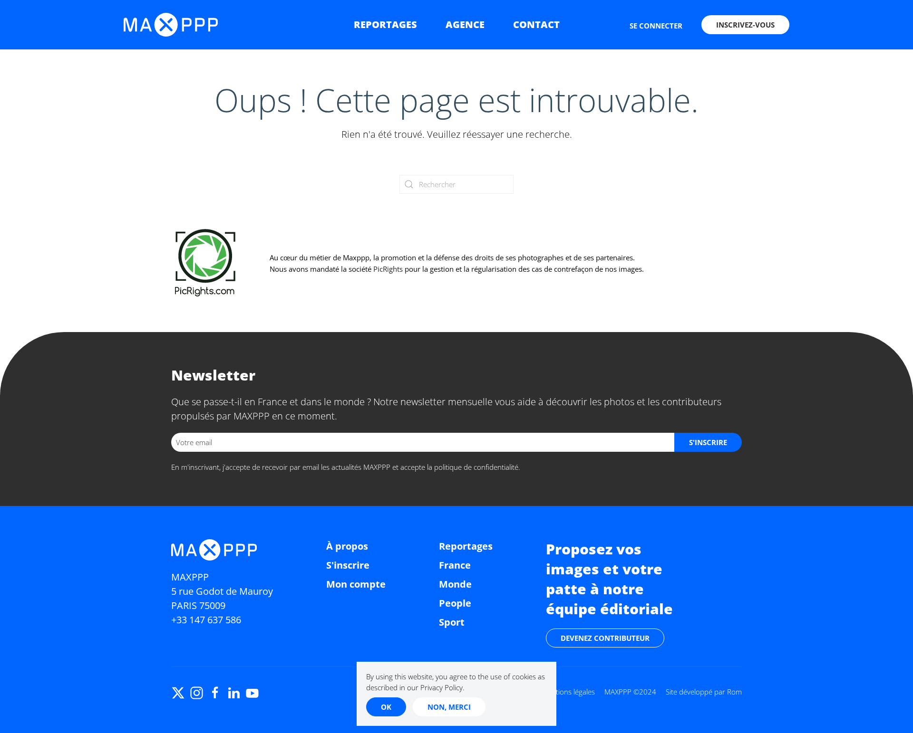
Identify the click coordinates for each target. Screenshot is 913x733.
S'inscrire (347, 565)
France (455, 565)
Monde (455, 584)
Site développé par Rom (704, 691)
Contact (536, 24)
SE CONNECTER (656, 25)
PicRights (388, 269)
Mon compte (356, 584)
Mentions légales (568, 691)
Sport (452, 622)
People (455, 603)
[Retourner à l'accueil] (171, 25)
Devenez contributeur (605, 638)
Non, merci (449, 707)
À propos (347, 546)
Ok (386, 707)
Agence (465, 24)
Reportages (385, 24)
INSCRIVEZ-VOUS (745, 24)
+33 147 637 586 (206, 619)
